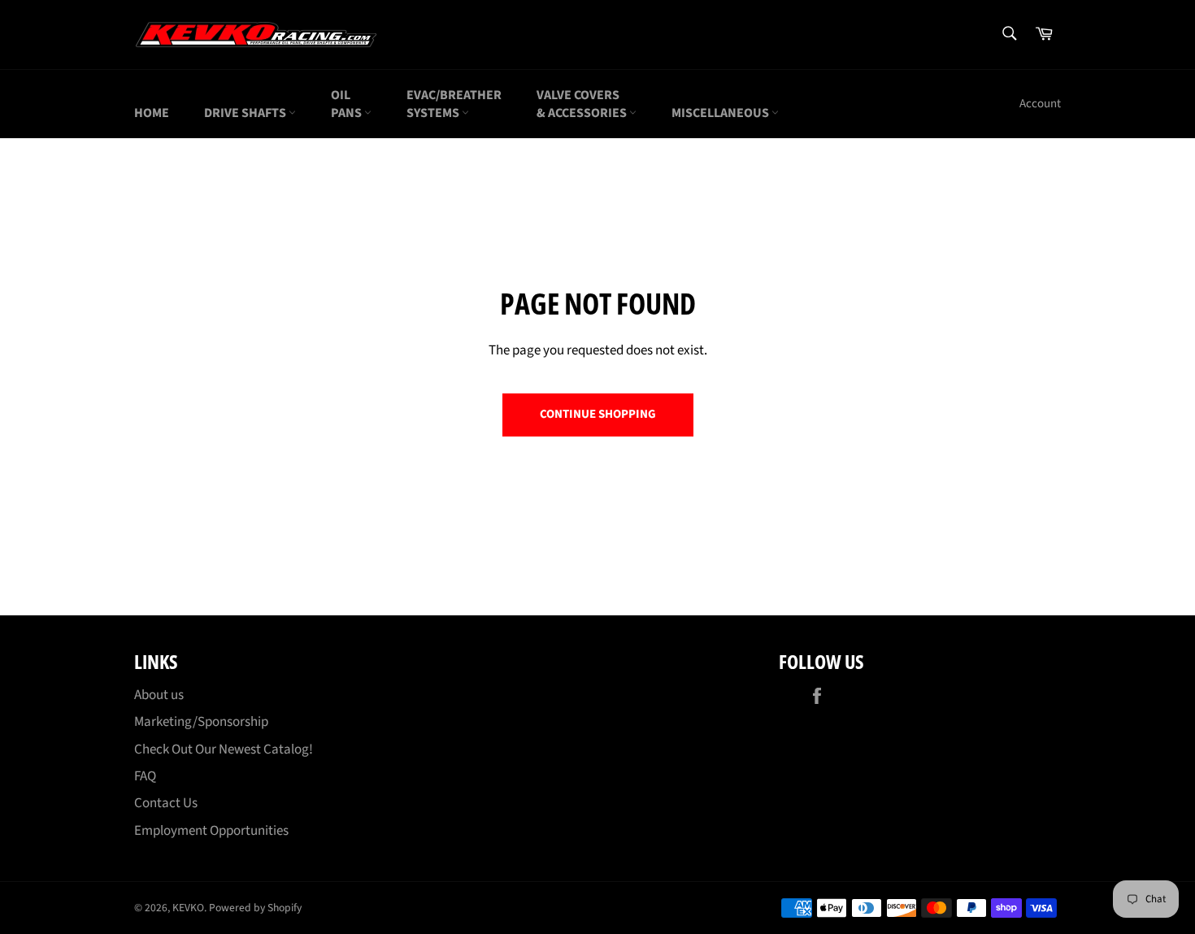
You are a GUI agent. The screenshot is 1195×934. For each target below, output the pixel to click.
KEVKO (188, 907)
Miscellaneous (721, 113)
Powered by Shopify (255, 907)
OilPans (347, 104)
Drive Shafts (246, 113)
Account (1040, 103)
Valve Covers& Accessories (583, 104)
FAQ (145, 776)
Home (151, 113)
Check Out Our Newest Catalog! (223, 749)
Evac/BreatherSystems (454, 104)
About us (159, 695)
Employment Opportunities (211, 831)
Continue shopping (598, 414)
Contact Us (166, 803)
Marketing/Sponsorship (201, 722)
